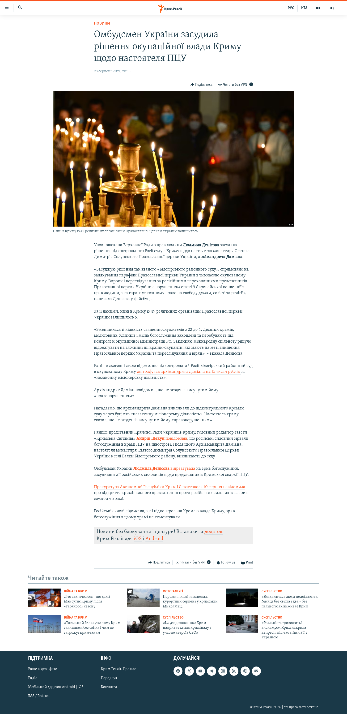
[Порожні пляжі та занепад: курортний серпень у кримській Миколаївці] (143, 598)
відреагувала (164, 469)
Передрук (109, 678)
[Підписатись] (256, 671)
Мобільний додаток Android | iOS (56, 687)
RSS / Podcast (39, 696)
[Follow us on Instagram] (222, 671)
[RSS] (233, 671)
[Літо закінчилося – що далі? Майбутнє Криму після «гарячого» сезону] (44, 598)
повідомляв (161, 439)
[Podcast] (245, 671)
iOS (138, 538)
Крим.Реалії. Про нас (118, 669)
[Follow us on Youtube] (200, 671)
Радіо (32, 678)
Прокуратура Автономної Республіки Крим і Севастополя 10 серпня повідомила (169, 487)
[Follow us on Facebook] (178, 671)
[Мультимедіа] (318, 8)
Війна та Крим (75, 591)
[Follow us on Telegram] (211, 671)
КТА (304, 8)
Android (154, 538)
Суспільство (272, 591)
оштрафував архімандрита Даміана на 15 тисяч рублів (188, 372)
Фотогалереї (173, 591)
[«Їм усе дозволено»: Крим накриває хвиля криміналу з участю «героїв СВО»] (143, 624)
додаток (213, 531)
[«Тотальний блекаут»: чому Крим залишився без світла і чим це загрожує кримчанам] (44, 624)
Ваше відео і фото (42, 669)
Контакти (109, 687)
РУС (291, 8)
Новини (102, 24)
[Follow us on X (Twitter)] (189, 671)
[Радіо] (332, 8)
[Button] (201, 85)
